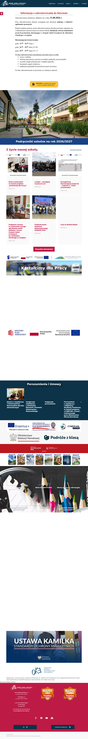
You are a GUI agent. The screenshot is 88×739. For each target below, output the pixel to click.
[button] (1, 13)
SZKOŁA (68, 3)
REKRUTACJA (52, 3)
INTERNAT (76, 3)
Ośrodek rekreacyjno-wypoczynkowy (69, 509)
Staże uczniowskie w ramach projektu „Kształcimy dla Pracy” (18, 183)
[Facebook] (41, 718)
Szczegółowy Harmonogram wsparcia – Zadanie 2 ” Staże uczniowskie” (70, 184)
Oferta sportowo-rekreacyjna (68, 487)
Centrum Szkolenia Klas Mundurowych (19, 509)
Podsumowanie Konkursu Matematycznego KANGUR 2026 (41, 227)
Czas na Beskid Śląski (69, 225)
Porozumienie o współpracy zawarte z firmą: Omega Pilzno (53, 405)
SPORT (18, 487)
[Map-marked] (52, 718)
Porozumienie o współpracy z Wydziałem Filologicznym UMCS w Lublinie (72, 410)
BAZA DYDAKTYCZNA (43, 487)
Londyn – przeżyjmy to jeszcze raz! (42, 183)
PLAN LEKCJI (61, 3)
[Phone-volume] (36, 718)
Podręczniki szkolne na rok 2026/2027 (44, 141)
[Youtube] (46, 718)
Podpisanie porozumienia (12, 403)
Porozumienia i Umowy (44, 384)
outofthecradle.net (35, 678)
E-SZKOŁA (84, 3)
